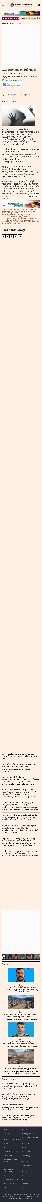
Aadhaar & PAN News (10, 1161)
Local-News (27, 1166)
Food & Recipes (10, 1152)
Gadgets (25, 1162)
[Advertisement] (21, 45)
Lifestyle (7, 1166)
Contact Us (8, 1134)
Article (24, 1180)
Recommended (9, 1079)
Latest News (9, 1188)
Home (4, 23)
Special (25, 1184)
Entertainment (28, 1152)
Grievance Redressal (12, 1140)
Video (24, 1171)
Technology (26, 1156)
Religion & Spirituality (8, 1171)
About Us (25, 1130)
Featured (6, 964)
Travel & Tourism (11, 1180)
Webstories (26, 1188)
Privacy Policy (28, 1134)
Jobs (5, 1148)
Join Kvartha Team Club (30, 1139)
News (12, 23)
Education (8, 1156)
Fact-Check (8, 1176)
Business (25, 1144)
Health (24, 1148)
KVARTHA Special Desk (13, 95)
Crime (20, 23)
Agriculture (9, 1184)
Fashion (25, 1176)
